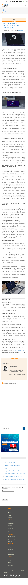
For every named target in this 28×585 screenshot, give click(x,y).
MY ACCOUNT (12, 1)
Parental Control (10, 552)
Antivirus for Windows (11, 554)
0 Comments (20, 30)
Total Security (10, 525)
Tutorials (9, 560)
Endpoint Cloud (10, 528)
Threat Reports (10, 565)
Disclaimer (6, 570)
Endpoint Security (11, 530)
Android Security (11, 547)
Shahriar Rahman (13, 366)
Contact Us (10, 517)
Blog (4, 10)
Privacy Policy (11, 570)
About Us (9, 512)
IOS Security (10, 550)
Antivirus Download (11, 536)
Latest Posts (8, 363)
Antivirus (9, 521)
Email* (3, 495)
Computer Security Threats (12, 546)
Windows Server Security (12, 526)
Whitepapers (10, 563)
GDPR (16, 570)
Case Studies (10, 558)
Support (9, 515)
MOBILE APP (19, 1)
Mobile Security (10, 531)
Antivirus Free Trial (11, 538)
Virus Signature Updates (12, 539)
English (26, 1)
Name (3, 490)
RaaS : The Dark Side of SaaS (10, 462)
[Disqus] (14, 404)
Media (9, 513)
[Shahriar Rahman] (5, 368)
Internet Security (10, 523)
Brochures (9, 562)
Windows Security (11, 549)
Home (3, 12)
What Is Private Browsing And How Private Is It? (11, 25)
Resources (8, 12)
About (4, 363)
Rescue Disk (10, 541)
